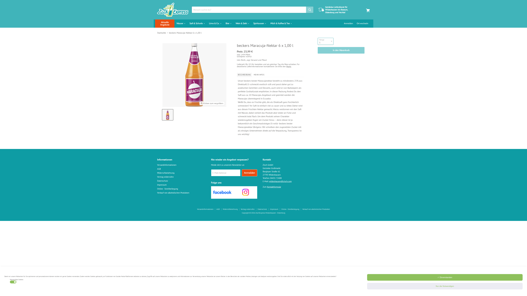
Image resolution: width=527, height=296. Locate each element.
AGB (159, 169)
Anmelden (348, 23)
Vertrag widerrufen (165, 177)
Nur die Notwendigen (445, 286)
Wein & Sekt (242, 23)
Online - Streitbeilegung (167, 188)
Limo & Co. (214, 23)
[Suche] (309, 10)
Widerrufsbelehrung (165, 173)
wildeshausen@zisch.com (280, 181)
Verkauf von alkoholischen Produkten (173, 192)
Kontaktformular (274, 187)
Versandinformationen (166, 165)
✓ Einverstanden (445, 277)
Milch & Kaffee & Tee (280, 23)
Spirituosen (259, 23)
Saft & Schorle (196, 23)
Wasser (180, 23)
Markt (288, 66)
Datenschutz (162, 181)
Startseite (161, 33)
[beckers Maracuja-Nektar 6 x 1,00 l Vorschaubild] (167, 114)
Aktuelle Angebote (164, 23)
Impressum (162, 184)
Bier (228, 23)
